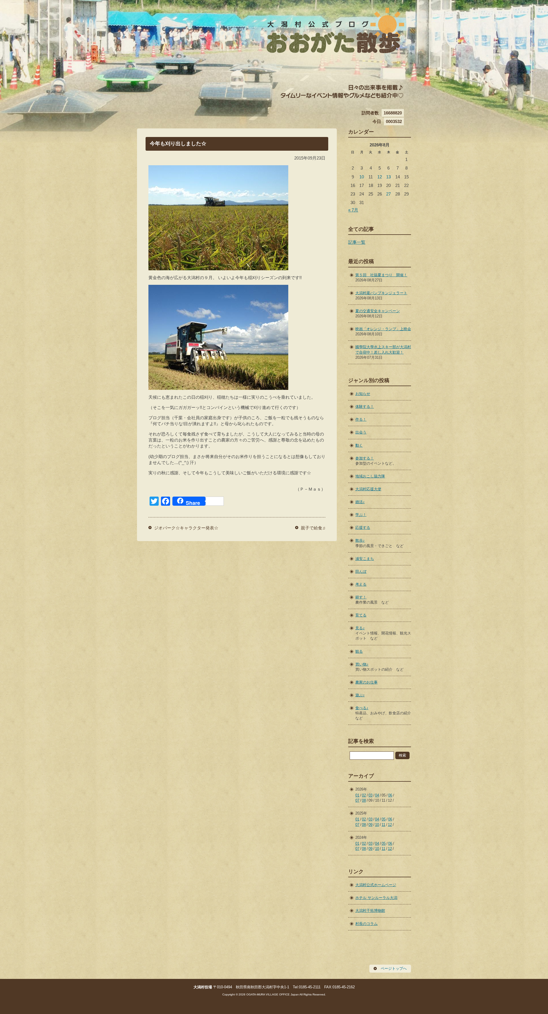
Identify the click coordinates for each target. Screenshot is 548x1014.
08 (364, 800)
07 (357, 800)
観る (359, 651)
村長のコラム (366, 924)
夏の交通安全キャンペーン (377, 311)
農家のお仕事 (366, 682)
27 (388, 193)
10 (361, 176)
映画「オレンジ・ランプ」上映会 (383, 329)
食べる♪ (361, 708)
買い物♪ (361, 664)
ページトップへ (394, 968)
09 (370, 825)
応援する (362, 527)
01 (357, 795)
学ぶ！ (360, 515)
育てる (360, 615)
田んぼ (360, 571)
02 (364, 795)
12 (379, 176)
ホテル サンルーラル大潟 (376, 898)
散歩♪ (360, 540)
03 (370, 795)
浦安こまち (364, 559)
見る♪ (360, 628)
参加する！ (364, 458)
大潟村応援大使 (368, 489)
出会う (360, 432)
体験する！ (364, 406)
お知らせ (362, 394)
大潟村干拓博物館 (370, 910)
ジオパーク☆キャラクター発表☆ (186, 527)
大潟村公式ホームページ (375, 885)
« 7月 (353, 209)
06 (390, 795)
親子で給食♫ (313, 527)
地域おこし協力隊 (370, 476)
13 (388, 176)
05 (384, 819)
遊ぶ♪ (360, 695)
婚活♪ (360, 502)
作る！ (360, 419)
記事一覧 (356, 242)
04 (377, 795)
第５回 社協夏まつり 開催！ (381, 275)
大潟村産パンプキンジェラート (381, 293)
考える (360, 584)
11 (383, 825)
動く (359, 445)
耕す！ (360, 597)
